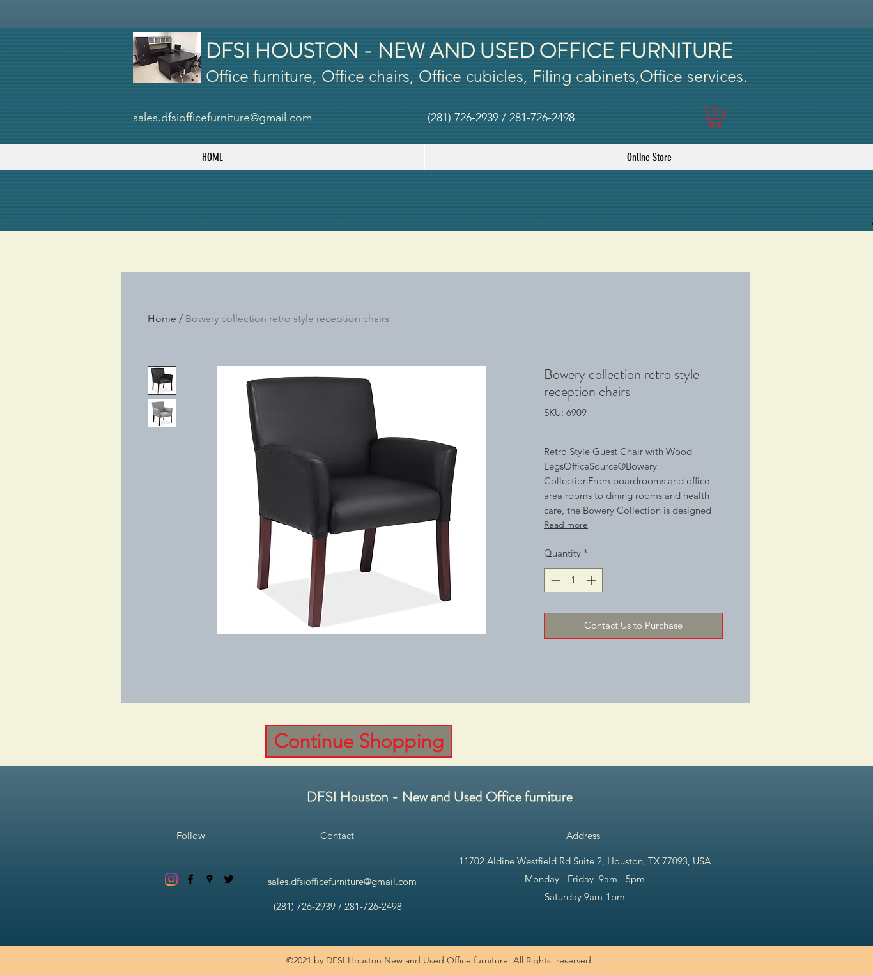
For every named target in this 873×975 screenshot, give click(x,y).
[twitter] (228, 879)
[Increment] (592, 580)
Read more (566, 524)
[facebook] (190, 879)
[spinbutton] (573, 580)
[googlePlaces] (209, 879)
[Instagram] (171, 879)
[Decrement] (554, 580)
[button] (716, 117)
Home (162, 318)
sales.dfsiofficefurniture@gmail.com (222, 118)
